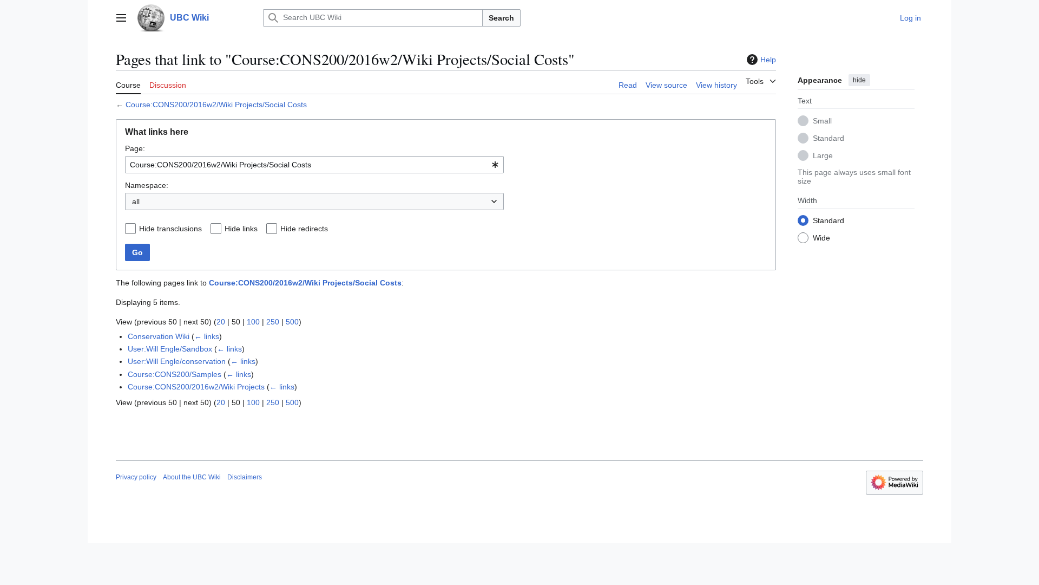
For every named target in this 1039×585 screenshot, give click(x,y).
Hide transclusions (170, 228)
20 (220, 321)
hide (859, 80)
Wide (821, 237)
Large (823, 155)
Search (501, 18)
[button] (121, 18)
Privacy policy (136, 477)
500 (292, 321)
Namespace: (146, 185)
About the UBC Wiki (192, 477)
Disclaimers (244, 477)
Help (768, 59)
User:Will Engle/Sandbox (170, 348)
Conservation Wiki (158, 336)
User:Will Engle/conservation (177, 361)
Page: (135, 148)
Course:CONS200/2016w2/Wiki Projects (196, 386)
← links (206, 336)
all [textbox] (136, 201)
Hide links (241, 228)
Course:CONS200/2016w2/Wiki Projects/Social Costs (216, 104)
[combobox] (314, 164)
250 (272, 321)
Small (822, 120)
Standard (828, 138)
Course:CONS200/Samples (174, 374)
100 (253, 321)
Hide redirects (304, 228)
